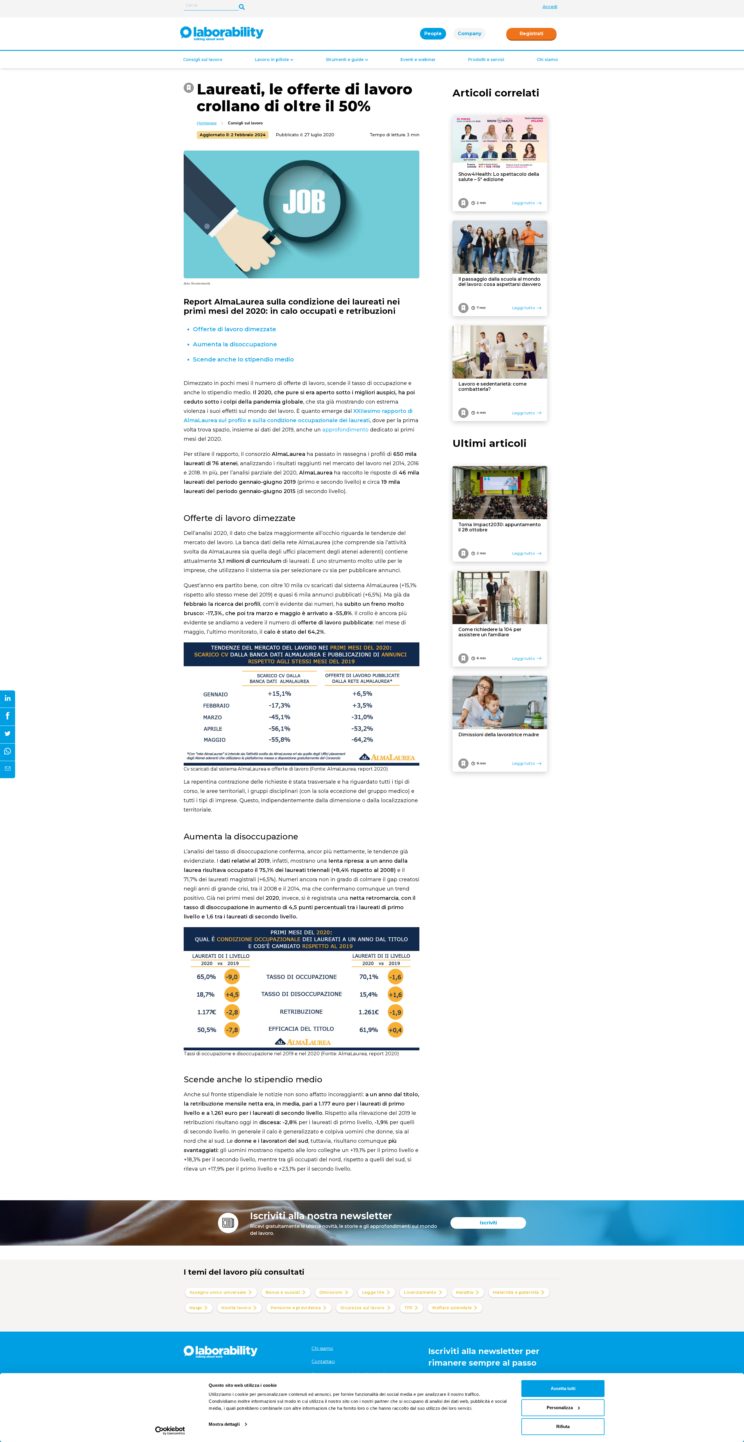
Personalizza (560, 1407)
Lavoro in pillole (272, 59)
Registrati (531, 33)
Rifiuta (563, 1426)
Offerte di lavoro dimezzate (234, 329)
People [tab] (433, 33)
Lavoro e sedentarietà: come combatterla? (492, 386)
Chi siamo (547, 59)
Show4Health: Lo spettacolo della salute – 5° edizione (498, 177)
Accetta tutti (563, 1388)
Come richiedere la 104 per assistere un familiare (489, 632)
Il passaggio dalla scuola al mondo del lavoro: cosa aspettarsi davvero (499, 282)
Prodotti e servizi (486, 59)
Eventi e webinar (418, 59)
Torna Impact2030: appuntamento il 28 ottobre (499, 527)
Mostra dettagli (224, 1424)
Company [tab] (469, 33)
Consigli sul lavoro (202, 59)
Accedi (550, 6)
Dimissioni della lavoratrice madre (498, 734)
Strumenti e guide (345, 59)
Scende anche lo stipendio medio (243, 359)
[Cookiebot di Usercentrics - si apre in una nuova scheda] (170, 1430)
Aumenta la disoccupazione (235, 344)
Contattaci (323, 1361)
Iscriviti (488, 1223)
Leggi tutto (523, 202)
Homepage (207, 123)
